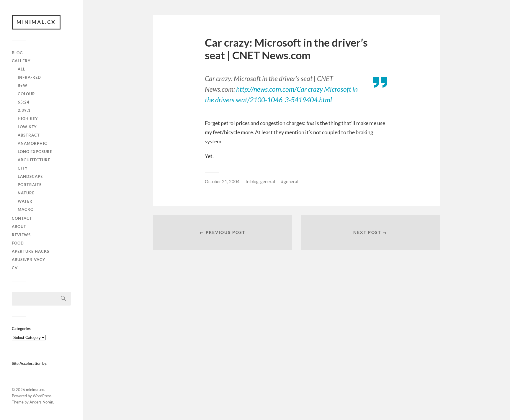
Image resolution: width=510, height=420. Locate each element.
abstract (29, 135)
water (25, 201)
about (19, 226)
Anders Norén (41, 402)
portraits (30, 184)
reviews (21, 234)
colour (26, 93)
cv (15, 267)
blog (17, 52)
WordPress (42, 395)
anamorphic (32, 143)
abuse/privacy (28, 259)
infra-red (29, 77)
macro (26, 209)
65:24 (24, 102)
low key (27, 126)
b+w (22, 85)
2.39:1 (24, 110)
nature (26, 193)
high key (28, 118)
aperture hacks (30, 251)
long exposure (35, 151)
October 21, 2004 (222, 181)
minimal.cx (36, 22)
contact (22, 218)
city (23, 168)
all (21, 69)
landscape (30, 176)
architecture (34, 160)
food (18, 243)
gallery (21, 60)
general (267, 181)
